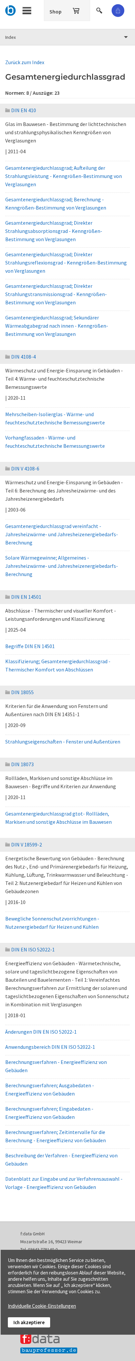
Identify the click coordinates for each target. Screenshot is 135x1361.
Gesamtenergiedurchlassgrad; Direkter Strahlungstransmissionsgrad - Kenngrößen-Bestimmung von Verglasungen (56, 294)
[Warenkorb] (76, 9)
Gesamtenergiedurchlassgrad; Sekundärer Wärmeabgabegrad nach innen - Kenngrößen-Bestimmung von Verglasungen (56, 325)
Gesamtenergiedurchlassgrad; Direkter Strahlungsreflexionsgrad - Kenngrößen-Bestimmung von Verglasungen (66, 262)
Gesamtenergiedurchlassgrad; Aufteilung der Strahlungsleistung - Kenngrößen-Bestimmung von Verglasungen (63, 176)
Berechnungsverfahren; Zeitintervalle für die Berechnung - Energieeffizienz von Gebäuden (55, 1136)
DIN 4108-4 (23, 356)
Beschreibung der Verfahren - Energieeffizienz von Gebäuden (61, 1159)
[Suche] (100, 9)
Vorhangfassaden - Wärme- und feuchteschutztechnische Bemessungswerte (55, 441)
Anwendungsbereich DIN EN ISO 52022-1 (50, 1047)
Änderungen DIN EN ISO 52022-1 (41, 1031)
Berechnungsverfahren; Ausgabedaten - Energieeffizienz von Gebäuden (49, 1089)
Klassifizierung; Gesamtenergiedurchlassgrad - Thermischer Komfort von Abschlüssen (57, 665)
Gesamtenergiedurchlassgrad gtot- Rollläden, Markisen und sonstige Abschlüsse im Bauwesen (58, 817)
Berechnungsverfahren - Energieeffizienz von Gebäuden (56, 1066)
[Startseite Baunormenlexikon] (10, 9)
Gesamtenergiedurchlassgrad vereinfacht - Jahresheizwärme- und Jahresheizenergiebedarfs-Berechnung (61, 534)
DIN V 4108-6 (25, 468)
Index (10, 37)
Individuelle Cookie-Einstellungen (42, 1306)
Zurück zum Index (24, 62)
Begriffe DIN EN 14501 (30, 646)
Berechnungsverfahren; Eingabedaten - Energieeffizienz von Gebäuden (49, 1112)
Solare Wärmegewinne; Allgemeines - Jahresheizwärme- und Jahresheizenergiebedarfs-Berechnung (61, 565)
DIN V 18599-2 (26, 844)
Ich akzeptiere (29, 1322)
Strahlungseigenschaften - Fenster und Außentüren (62, 741)
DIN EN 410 (23, 110)
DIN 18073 (22, 764)
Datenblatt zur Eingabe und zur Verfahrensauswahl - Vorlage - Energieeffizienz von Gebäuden (64, 1182)
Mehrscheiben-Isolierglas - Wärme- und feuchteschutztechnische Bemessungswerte (55, 418)
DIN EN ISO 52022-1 (33, 949)
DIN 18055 (22, 692)
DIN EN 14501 (26, 596)
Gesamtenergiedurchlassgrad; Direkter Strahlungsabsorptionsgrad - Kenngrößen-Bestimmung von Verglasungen (53, 230)
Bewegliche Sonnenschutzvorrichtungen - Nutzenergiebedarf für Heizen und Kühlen (52, 922)
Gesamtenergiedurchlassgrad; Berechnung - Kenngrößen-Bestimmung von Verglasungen (55, 203)
